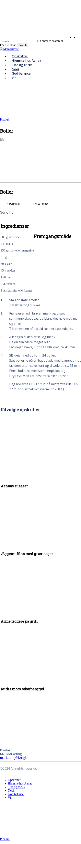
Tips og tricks (16, 787)
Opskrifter (14, 780)
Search (22, 45)
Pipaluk (5, 119)
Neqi (11, 790)
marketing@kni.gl (13, 757)
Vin (10, 797)
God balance (16, 794)
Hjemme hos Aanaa (20, 783)
